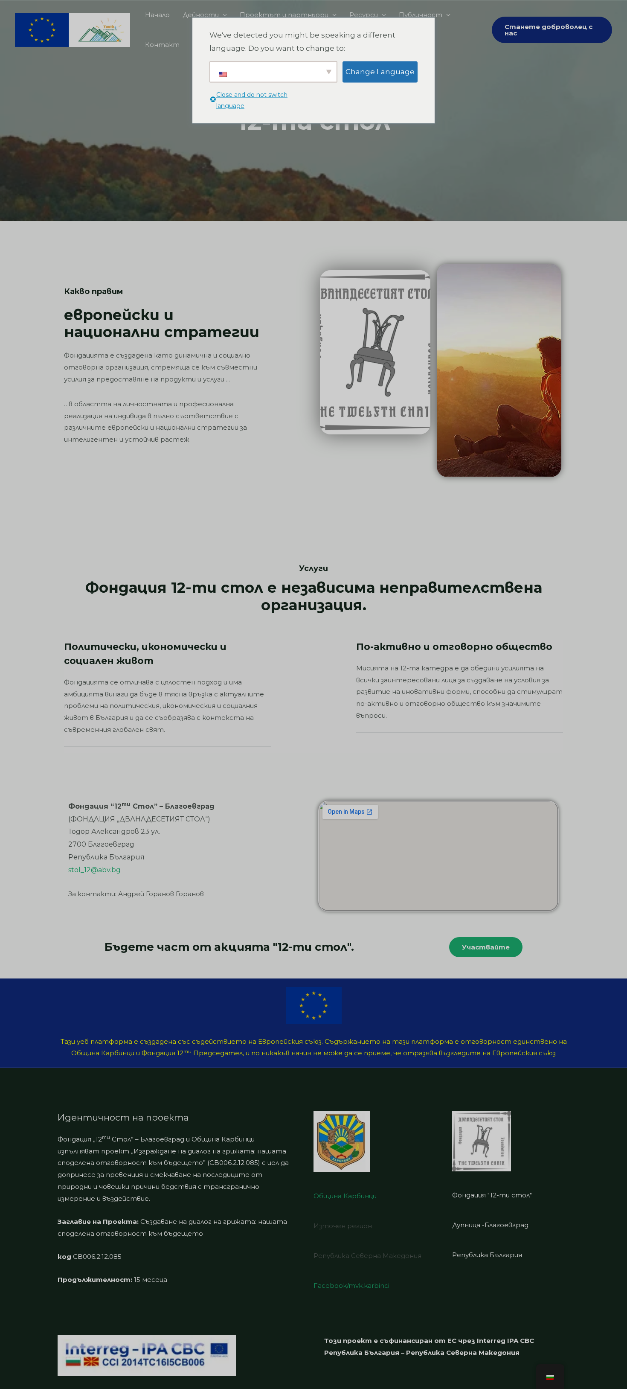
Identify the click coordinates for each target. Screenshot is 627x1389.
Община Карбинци (345, 1196)
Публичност (420, 15)
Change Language (380, 71)
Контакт (162, 45)
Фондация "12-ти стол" (492, 1195)
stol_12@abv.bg (94, 870)
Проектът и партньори (284, 15)
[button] (485, 947)
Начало (157, 15)
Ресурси (363, 15)
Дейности (201, 15)
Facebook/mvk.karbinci (351, 1285)
